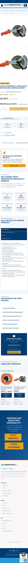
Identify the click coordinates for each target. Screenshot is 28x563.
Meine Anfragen (6, 495)
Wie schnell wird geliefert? (9, 308)
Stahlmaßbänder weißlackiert (21, 10)
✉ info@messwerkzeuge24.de (14, 349)
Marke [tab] (3, 235)
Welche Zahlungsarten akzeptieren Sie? (12, 316)
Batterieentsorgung (7, 520)
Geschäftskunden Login (11, 552)
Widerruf (20, 552)
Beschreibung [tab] (5, 229)
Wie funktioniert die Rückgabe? (10, 324)
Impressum (5, 502)
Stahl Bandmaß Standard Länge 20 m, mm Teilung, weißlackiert (6, 388)
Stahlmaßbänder (12, 10)
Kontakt (4, 528)
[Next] (26, 31)
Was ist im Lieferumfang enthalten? (11, 320)
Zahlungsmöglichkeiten (8, 531)
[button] (14, 2)
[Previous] (2, 31)
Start (2, 10)
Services (4, 523)
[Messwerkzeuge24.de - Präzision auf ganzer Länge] (13, 5)
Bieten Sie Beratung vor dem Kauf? (11, 328)
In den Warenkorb (20, 108)
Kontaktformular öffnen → (14, 352)
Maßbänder (6, 10)
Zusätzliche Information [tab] (8, 232)
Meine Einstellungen (7, 493)
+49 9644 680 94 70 (14, 345)
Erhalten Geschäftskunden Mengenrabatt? (13, 312)
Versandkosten (6, 401)
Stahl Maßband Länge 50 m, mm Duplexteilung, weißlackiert (19, 388)
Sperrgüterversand (7, 510)
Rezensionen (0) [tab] (6, 238)
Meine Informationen (7, 490)
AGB (4, 505)
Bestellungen (5, 485)
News (4, 525)
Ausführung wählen (6, 395)
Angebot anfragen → (14, 165)
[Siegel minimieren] (25, 555)
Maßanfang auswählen (8, 104)
